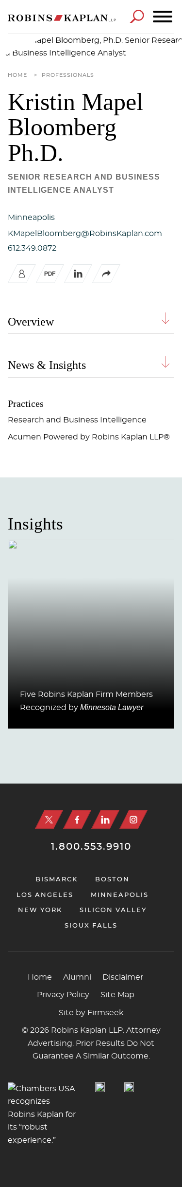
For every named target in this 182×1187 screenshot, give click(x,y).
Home (17, 75)
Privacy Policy (63, 995)
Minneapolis (31, 217)
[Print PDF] (50, 281)
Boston (112, 880)
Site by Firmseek (91, 1013)
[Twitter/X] (49, 819)
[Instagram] (133, 819)
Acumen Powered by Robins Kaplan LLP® (89, 437)
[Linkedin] (105, 819)
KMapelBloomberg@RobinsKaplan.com (85, 233)
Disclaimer (122, 977)
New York (40, 910)
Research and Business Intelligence (77, 420)
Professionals (68, 75)
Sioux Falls (91, 926)
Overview (31, 321)
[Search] (137, 16)
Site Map (117, 995)
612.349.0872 (32, 248)
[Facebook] (77, 819)
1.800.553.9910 (91, 847)
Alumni (77, 977)
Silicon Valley (113, 910)
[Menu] (162, 17)
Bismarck (56, 880)
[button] (106, 281)
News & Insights (47, 365)
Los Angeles (45, 895)
